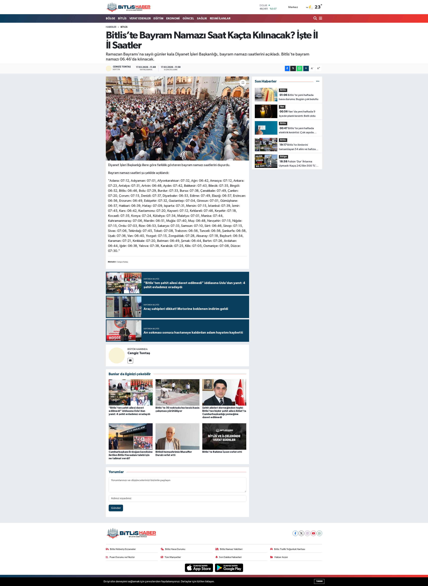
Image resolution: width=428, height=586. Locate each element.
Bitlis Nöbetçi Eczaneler (123, 549)
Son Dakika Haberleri (230, 557)
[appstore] (199, 567)
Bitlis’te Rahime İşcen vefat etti (222, 452)
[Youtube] (313, 533)
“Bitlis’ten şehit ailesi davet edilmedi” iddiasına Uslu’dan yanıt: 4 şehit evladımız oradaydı (129, 410)
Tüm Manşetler (173, 557)
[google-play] (229, 567)
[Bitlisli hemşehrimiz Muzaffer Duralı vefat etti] (177, 436)
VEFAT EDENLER (140, 18)
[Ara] (315, 18)
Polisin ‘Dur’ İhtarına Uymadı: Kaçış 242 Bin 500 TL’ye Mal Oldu (299, 164)
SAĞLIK (202, 18)
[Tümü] (317, 81)
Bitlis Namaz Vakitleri (231, 549)
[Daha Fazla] (306, 68)
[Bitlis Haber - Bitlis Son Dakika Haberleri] (128, 7)
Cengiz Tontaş (139, 353)
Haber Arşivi (281, 557)
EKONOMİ (173, 18)
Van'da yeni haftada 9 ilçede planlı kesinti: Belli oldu (297, 113)
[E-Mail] (130, 360)
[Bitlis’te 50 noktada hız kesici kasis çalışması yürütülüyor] (177, 392)
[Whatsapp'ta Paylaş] (299, 68)
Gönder (116, 508)
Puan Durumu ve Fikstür (122, 557)
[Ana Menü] (320, 18)
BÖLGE (110, 18)
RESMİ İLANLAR (220, 18)
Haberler (111, 27)
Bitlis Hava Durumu (175, 549)
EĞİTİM (158, 18)
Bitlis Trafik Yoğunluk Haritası (289, 549)
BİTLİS (122, 18)
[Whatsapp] (319, 533)
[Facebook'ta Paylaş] (287, 68)
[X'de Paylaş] (293, 68)
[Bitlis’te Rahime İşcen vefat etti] (224, 436)
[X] (301, 533)
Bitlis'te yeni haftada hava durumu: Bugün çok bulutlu (298, 97)
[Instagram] (307, 533)
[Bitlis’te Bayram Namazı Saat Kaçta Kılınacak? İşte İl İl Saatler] (177, 118)
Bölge (283, 157)
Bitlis (124, 27)
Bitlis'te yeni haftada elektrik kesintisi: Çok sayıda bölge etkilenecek (296, 131)
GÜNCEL (188, 18)
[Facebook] (295, 533)
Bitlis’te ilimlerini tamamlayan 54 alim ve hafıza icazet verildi (297, 147)
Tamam (319, 581)
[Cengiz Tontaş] (117, 355)
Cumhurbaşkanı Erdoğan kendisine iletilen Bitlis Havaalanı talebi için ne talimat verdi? (131, 455)
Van (282, 107)
